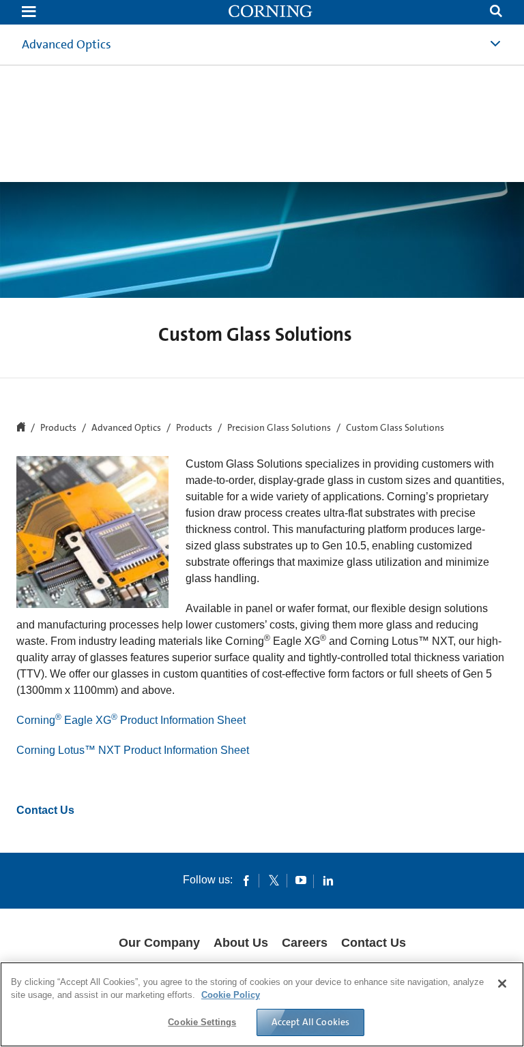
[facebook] (246, 880)
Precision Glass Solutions (279, 428)
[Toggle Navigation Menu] (28, 12)
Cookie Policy (230, 995)
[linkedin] (328, 880)
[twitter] (273, 880)
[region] (262, 1004)
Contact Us (45, 810)
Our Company (159, 943)
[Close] (502, 984)
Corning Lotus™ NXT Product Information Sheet (132, 750)
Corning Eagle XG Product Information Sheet (131, 720)
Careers (305, 943)
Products (194, 428)
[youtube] (301, 880)
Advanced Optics (66, 44)
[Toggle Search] (496, 12)
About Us (241, 943)
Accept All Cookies (311, 1022)
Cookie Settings (202, 1022)
